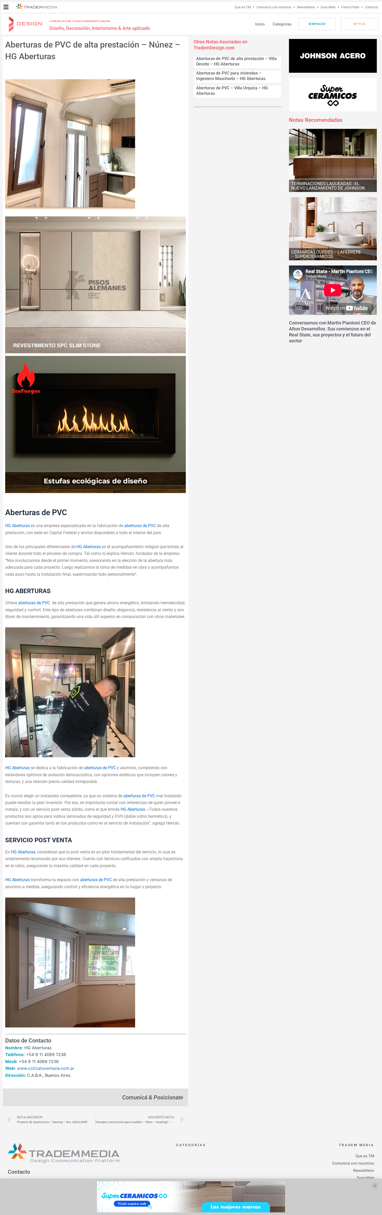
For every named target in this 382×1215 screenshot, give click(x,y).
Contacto (371, 7)
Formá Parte (350, 7)
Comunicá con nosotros (273, 7)
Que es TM (243, 7)
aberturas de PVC (140, 525)
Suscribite (328, 7)
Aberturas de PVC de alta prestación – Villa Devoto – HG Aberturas (236, 61)
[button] (6, 7)
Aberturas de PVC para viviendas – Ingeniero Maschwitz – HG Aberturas (230, 76)
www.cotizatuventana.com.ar (45, 1068)
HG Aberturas (17, 525)
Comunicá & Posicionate (152, 1097)
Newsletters (306, 7)
